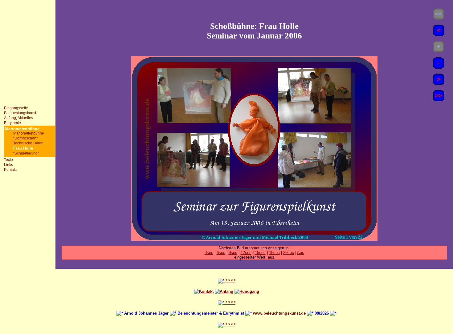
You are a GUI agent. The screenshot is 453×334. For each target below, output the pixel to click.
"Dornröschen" (25, 138)
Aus (300, 252)
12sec (246, 252)
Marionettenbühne (28, 133)
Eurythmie (12, 123)
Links (8, 165)
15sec (260, 252)
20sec (288, 252)
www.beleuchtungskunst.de (279, 313)
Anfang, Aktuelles (18, 118)
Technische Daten (28, 143)
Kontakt (10, 169)
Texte (8, 160)
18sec (274, 252)
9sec (233, 252)
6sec (221, 252)
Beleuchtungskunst (20, 113)
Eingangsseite (16, 108)
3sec (209, 252)
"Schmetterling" (26, 153)
